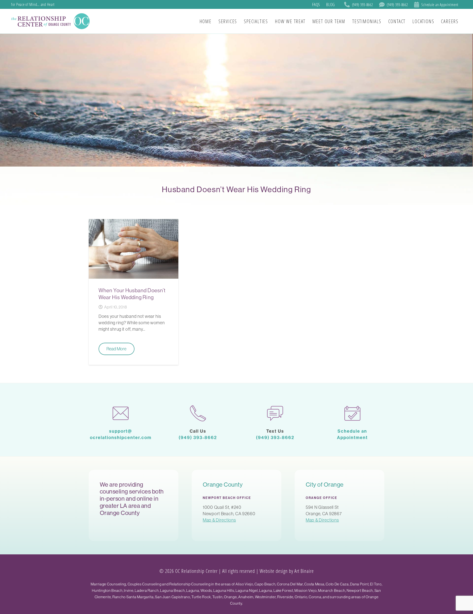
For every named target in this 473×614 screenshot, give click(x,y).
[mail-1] (121, 413)
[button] (463, 21)
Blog (330, 4)
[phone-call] (198, 413)
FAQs (316, 4)
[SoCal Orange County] (51, 21)
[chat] (275, 413)
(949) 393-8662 (198, 437)
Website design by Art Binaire (287, 571)
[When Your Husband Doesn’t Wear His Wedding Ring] (133, 292)
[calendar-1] (353, 413)
